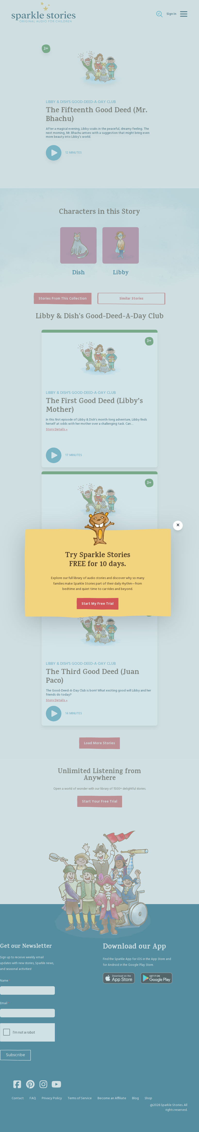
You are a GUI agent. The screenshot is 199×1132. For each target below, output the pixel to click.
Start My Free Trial (98, 604)
